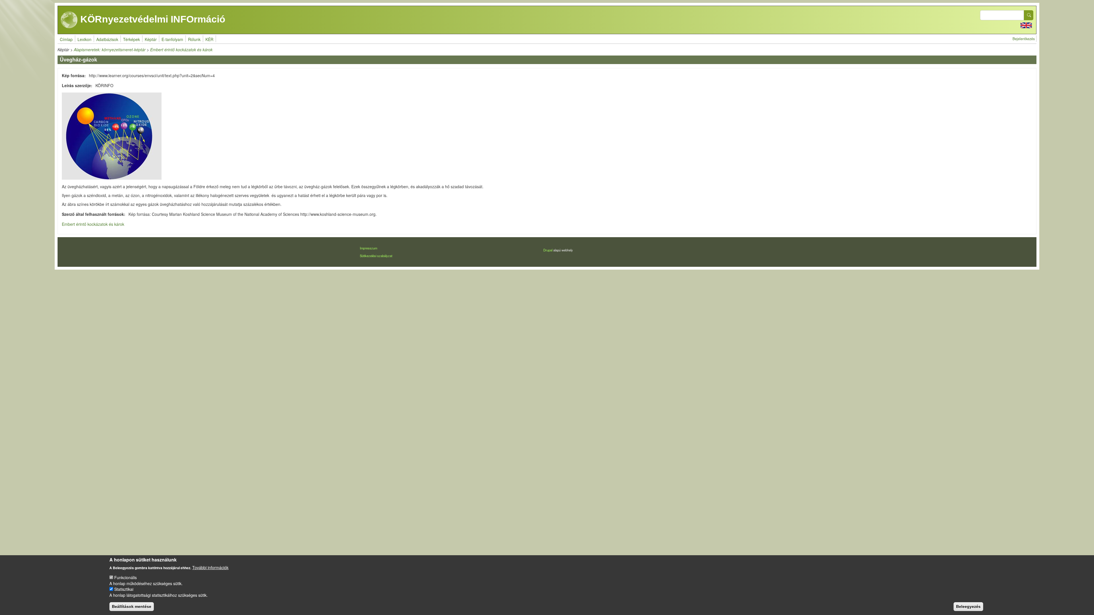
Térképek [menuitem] (131, 39)
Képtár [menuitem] (151, 39)
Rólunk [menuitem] (194, 39)
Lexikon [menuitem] (84, 39)
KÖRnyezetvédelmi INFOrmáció (151, 19)
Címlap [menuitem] (66, 39)
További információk (210, 567)
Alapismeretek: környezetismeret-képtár (110, 49)
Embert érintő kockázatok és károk (181, 49)
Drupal (547, 250)
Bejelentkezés (1024, 38)
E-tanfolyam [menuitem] (172, 39)
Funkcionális (125, 577)
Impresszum (368, 248)
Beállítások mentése (131, 606)
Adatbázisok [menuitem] (107, 39)
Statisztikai (123, 589)
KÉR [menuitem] (209, 39)
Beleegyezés (968, 606)
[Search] (1029, 15)
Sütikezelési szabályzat (376, 255)
